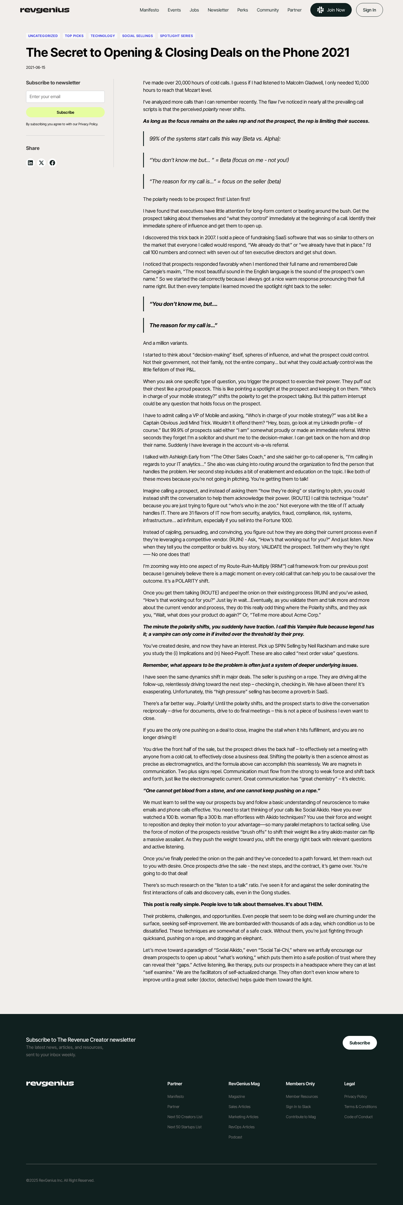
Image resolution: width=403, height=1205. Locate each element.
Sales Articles (240, 1106)
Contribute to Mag (301, 1116)
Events (174, 10)
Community (268, 10)
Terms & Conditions (360, 1106)
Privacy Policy (355, 1096)
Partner (295, 10)
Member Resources (302, 1096)
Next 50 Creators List (185, 1116)
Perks (242, 10)
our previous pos (349, 566)
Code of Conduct (358, 1116)
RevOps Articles (242, 1126)
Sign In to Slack (298, 1106)
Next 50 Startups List (185, 1126)
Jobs (194, 10)
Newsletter (218, 10)
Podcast (235, 1137)
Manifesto (149, 10)
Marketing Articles (244, 1116)
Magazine (237, 1096)
